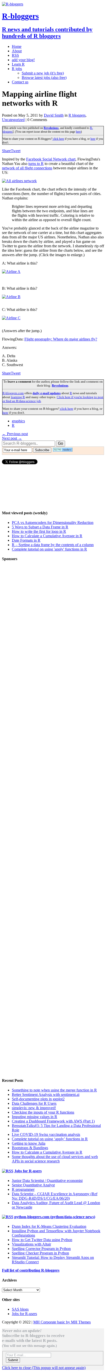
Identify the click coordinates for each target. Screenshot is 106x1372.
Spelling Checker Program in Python (40, 1253)
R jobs (17, 69)
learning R (18, 397)
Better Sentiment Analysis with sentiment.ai (45, 1094)
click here (58, 139)
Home (16, 46)
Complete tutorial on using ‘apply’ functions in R (50, 1139)
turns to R (36, 163)
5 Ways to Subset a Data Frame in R (40, 527)
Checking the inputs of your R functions (43, 1112)
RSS (15, 55)
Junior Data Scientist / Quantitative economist (47, 1180)
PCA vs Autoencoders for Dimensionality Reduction (52, 522)
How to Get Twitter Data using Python (42, 1240)
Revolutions (51, 128)
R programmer (23, 1189)
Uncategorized (13, 120)
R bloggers (77, 115)
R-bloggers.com (13, 393)
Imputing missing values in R (34, 1117)
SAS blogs (20, 1309)
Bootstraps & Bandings (30, 1148)
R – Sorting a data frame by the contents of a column (53, 545)
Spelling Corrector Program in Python (41, 1249)
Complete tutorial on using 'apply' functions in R (49, 549)
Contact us (20, 82)
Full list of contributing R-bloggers (30, 1270)
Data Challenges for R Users (34, 1103)
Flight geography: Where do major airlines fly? (60, 339)
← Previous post (15, 434)
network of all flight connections (27, 168)
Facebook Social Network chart (50, 159)
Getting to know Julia (28, 1143)
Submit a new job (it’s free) (43, 73)
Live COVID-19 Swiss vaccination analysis (46, 1134)
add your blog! (23, 60)
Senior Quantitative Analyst (33, 1185)
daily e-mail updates (47, 393)
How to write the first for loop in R (39, 531)
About (17, 51)
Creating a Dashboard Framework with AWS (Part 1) (53, 1121)
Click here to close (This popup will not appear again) (44, 1368)
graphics (18, 421)
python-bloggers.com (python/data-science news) (54, 1217)
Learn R (18, 64)
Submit (13, 1360)
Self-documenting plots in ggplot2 (38, 1099)
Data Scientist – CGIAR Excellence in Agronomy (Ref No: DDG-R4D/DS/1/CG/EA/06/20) (54, 1196)
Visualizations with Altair (31, 1244)
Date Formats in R (26, 540)
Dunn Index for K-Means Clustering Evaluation (49, 1226)
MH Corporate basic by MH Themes (62, 1322)
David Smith (54, 115)
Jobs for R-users (28, 1171)
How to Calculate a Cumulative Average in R (47, 536)
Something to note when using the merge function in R (54, 1090)
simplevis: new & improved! (34, 1108)
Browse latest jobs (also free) (44, 77)
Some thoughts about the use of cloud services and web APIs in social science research (55, 1159)
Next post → (12, 438)
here (78, 131)
